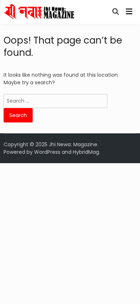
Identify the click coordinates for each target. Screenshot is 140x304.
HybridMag (86, 152)
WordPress (47, 152)
